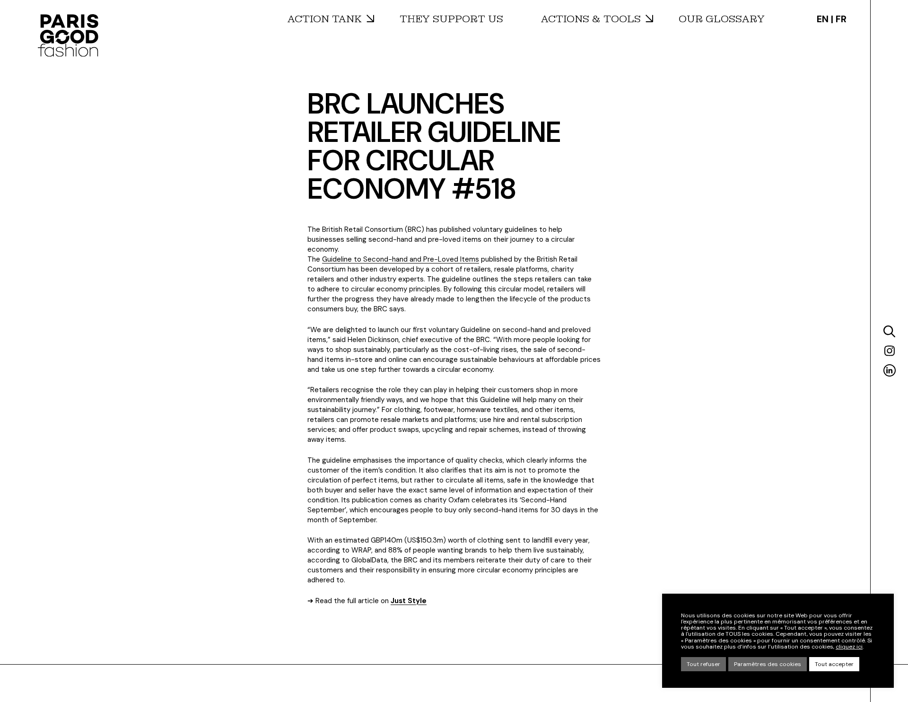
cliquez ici (849, 647)
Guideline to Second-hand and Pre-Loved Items (400, 259)
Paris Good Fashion (68, 35)
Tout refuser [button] (703, 664)
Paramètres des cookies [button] (767, 664)
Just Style (409, 600)
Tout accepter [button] (834, 664)
